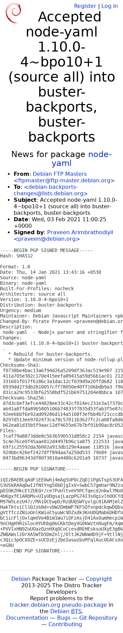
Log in (109, 6)
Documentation (27, 618)
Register (85, 6)
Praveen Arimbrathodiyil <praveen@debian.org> (63, 235)
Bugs (63, 618)
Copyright (99, 579)
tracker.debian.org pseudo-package (58, 605)
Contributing (65, 624)
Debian (20, 579)
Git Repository (98, 618)
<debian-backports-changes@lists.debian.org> (51, 190)
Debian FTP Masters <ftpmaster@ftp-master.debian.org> (64, 177)
